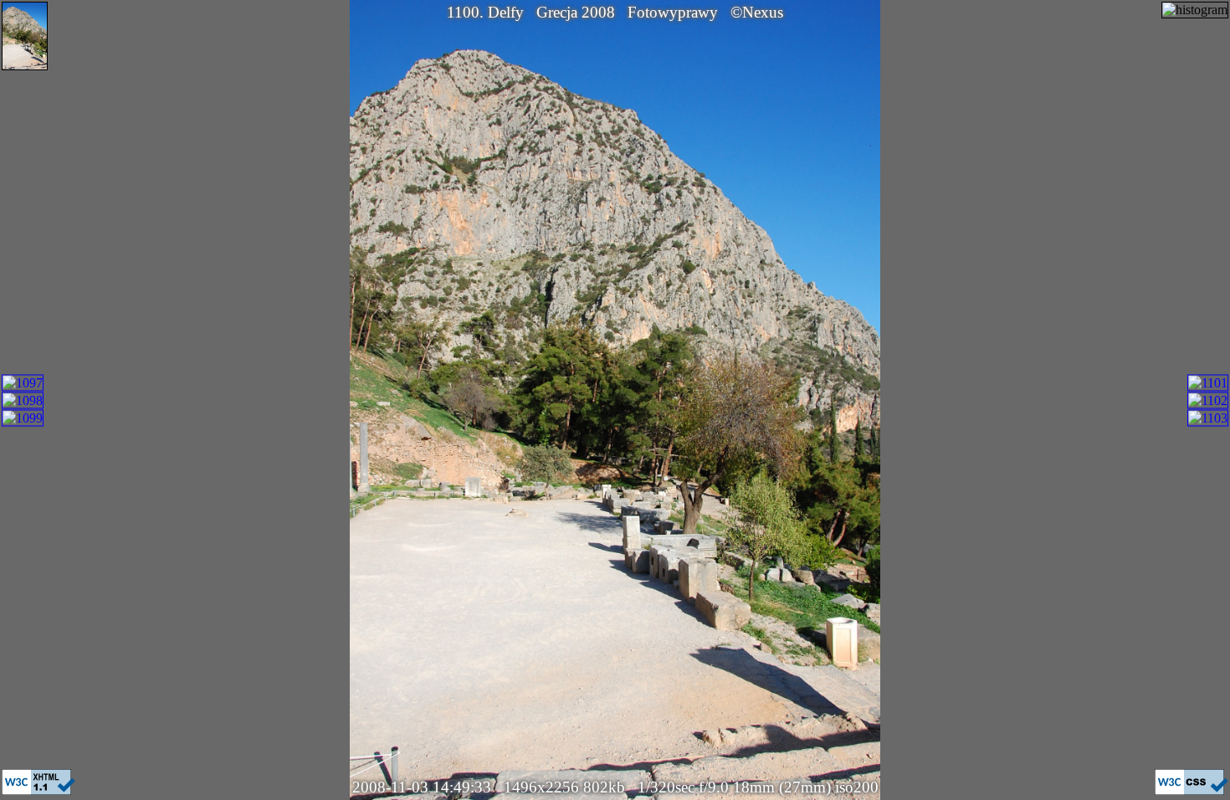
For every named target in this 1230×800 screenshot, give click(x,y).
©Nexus (756, 12)
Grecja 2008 (575, 12)
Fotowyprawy (673, 12)
